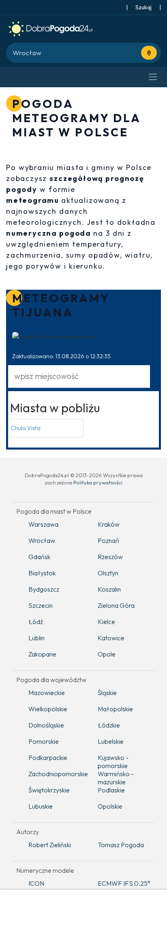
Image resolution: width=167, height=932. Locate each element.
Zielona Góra (116, 605)
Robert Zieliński (49, 845)
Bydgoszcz (43, 589)
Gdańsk (39, 557)
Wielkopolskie (47, 709)
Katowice (111, 638)
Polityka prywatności (97, 482)
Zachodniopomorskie (57, 774)
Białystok (42, 573)
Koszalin (109, 589)
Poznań (108, 540)
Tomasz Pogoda (121, 845)
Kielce (106, 622)
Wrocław (41, 540)
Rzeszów (110, 557)
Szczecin (40, 605)
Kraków (109, 524)
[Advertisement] (83, 911)
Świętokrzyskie (49, 790)
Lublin (36, 638)
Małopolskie (115, 709)
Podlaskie (111, 790)
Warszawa (43, 524)
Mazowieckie (46, 693)
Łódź (35, 622)
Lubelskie (111, 741)
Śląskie (107, 693)
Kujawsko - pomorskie (113, 761)
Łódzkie (109, 725)
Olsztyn (108, 573)
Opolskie (110, 806)
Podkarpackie (47, 757)
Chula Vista (26, 428)
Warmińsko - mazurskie (116, 778)
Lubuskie (40, 806)
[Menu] (153, 77)
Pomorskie (43, 741)
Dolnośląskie (46, 725)
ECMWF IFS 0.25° (124, 883)
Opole (107, 654)
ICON (36, 883)
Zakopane (42, 654)
